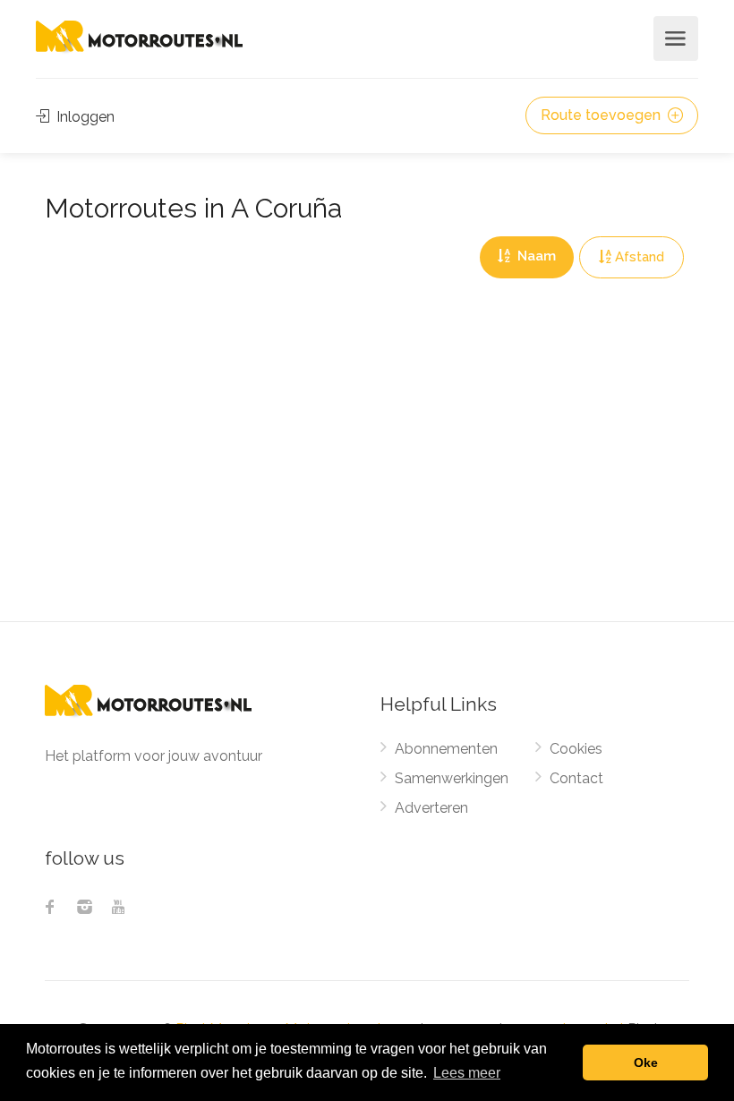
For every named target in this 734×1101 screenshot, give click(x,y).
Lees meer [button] (466, 1072)
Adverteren (431, 807)
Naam (535, 256)
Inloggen (84, 116)
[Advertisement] (367, 487)
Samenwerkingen (451, 778)
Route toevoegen (602, 115)
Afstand (639, 257)
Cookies (576, 748)
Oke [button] (646, 1062)
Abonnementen (446, 748)
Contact (576, 778)
